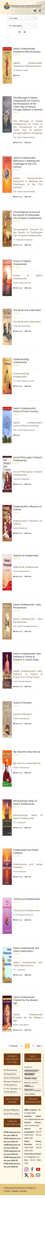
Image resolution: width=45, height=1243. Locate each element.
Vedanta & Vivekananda (25, 555)
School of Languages (32, 1090)
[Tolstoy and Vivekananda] (7, 916)
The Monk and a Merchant (27, 310)
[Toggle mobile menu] (40, 10)
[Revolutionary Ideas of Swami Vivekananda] (7, 817)
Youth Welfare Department (30, 1095)
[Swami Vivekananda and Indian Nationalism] (7, 965)
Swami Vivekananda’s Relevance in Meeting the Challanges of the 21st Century (26, 162)
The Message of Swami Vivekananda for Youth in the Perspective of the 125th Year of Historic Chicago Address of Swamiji (27, 103)
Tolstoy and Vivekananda (26, 898)
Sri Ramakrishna (10, 1070)
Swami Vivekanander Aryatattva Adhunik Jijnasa (26, 50)
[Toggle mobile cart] (35, 10)
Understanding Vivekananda (21, 361)
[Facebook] (32, 1169)
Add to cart (18, 142)
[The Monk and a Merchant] (7, 327)
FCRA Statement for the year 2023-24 (12, 1152)
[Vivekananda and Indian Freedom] (7, 866)
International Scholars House (30, 1076)
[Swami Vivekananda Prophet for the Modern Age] (7, 1014)
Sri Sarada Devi (10, 1074)
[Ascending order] (35, 18)
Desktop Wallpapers (12, 1110)
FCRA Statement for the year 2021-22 (12, 1140)
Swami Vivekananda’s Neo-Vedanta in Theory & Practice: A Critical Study (27, 656)
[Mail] (38, 1175)
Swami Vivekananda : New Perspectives (27, 606)
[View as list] (24, 32)
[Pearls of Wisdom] (7, 719)
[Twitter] (26, 1175)
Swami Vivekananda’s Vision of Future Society (25, 410)
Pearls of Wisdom (22, 702)
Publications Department (29, 1087)
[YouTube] (38, 1169)
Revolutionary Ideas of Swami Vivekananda (25, 802)
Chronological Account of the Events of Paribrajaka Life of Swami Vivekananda (27, 214)
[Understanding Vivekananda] (7, 376)
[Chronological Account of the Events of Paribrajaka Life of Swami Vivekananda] (7, 229)
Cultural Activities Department (31, 1072)
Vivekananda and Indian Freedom (25, 851)
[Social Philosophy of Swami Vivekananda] (7, 474)
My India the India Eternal (26, 751)
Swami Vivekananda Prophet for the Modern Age (25, 1000)
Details (17, 75)
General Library (30, 1079)
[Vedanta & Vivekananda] (7, 572)
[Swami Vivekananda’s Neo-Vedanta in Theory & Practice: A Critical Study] (7, 670)
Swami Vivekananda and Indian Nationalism (26, 949)
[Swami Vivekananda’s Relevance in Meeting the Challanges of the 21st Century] (7, 174)
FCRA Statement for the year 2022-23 (12, 1146)
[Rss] (32, 1175)
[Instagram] (26, 1169)
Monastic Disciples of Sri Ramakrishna (12, 1083)
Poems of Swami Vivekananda (22, 263)
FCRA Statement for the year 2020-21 (12, 1133)
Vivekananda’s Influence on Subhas (27, 508)
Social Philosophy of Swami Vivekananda (27, 459)
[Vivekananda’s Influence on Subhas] (7, 523)
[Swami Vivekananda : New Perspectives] (7, 621)
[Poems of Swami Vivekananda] (7, 278)
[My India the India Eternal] (7, 768)
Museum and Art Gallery (30, 1084)
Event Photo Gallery (12, 1114)
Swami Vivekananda (12, 1078)
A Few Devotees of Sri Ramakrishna (12, 1090)
